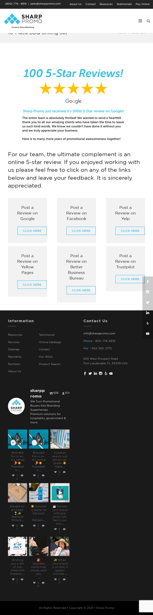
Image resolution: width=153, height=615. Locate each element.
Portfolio (14, 364)
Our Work (46, 357)
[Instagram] (25, 446)
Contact (44, 349)
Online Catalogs (50, 342)
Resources (15, 335)
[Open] (17, 439)
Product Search (49, 364)
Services (14, 342)
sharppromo (17, 432)
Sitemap (13, 349)
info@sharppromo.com (99, 333)
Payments (15, 357)
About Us (14, 371)
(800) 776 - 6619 (15, 4)
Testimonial (47, 335)
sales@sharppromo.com (45, 4)
